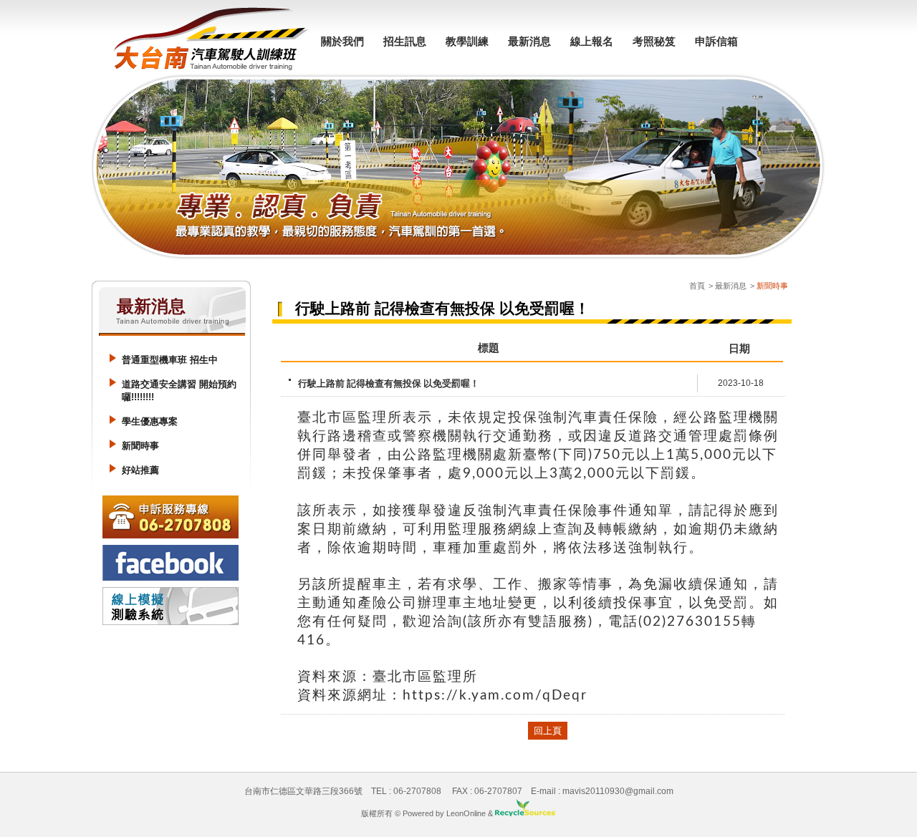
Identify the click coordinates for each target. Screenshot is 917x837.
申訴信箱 (716, 41)
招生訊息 (404, 41)
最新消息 (529, 41)
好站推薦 (140, 470)
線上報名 (591, 41)
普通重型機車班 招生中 (170, 359)
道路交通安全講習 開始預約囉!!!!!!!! (179, 390)
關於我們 (342, 41)
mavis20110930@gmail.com (617, 791)
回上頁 (548, 730)
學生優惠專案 (150, 421)
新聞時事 (140, 445)
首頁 (697, 285)
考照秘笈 (654, 41)
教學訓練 (467, 41)
